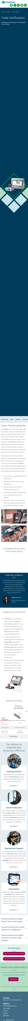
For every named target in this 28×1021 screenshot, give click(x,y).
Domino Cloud (11, 813)
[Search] (14, 5)
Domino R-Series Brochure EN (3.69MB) (15, 953)
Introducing (4, 419)
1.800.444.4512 (10, 1020)
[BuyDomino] (11, 5)
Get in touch (13, 979)
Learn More (12, 785)
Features (18, 419)
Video (11, 419)
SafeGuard (10, 854)
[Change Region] (21, 5)
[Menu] (25, 5)
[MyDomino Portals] (18, 5)
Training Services (13, 777)
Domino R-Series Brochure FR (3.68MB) (15, 958)
